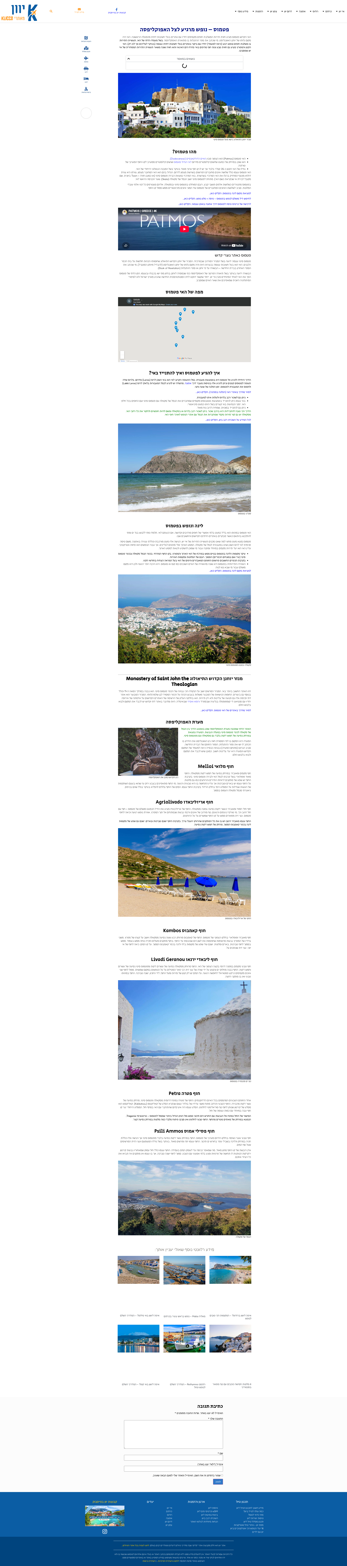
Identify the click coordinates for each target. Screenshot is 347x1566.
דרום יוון (288, 11)
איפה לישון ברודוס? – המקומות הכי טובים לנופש (230, 1317)
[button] (51, 11)
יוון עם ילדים (258, 1531)
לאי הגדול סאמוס (182, 161)
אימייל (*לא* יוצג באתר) (210, 1464)
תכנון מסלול (86, 51)
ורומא (197, 701)
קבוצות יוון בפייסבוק (117, 12)
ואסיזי (190, 701)
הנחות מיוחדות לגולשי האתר (204, 1521)
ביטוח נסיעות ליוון (209, 1514)
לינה (86, 82)
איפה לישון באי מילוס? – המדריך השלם (139, 1315)
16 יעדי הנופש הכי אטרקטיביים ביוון (247, 1528)
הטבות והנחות (86, 41)
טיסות (86, 62)
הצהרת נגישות (149, 1561)
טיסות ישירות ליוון (255, 1518)
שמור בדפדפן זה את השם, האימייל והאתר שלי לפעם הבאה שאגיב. (186, 1475)
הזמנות (259, 11)
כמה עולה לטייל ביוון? (253, 1511)
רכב (86, 72)
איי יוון (341, 11)
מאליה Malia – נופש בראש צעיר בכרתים (184, 1316)
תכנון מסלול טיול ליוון (254, 1521)
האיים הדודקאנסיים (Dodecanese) (188, 158)
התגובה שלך (215, 1419)
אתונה (302, 11)
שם (220, 1453)
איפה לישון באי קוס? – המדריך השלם (140, 1384)
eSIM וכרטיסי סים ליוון (207, 1511)
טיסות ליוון (213, 1507)
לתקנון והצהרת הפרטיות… (168, 1561)
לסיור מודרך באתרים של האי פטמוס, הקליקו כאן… (225, 710)
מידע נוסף (243, 11)
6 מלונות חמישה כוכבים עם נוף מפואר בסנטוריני (232, 1386)
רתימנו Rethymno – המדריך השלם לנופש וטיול (187, 1386)
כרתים (328, 11)
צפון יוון (273, 11)
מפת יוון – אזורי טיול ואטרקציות (249, 1524)
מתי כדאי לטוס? (256, 1514)
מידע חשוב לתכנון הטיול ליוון (250, 1507)
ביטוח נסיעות (86, 92)
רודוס (315, 11)
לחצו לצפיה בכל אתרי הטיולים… (135, 1545)
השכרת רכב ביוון (210, 1518)
